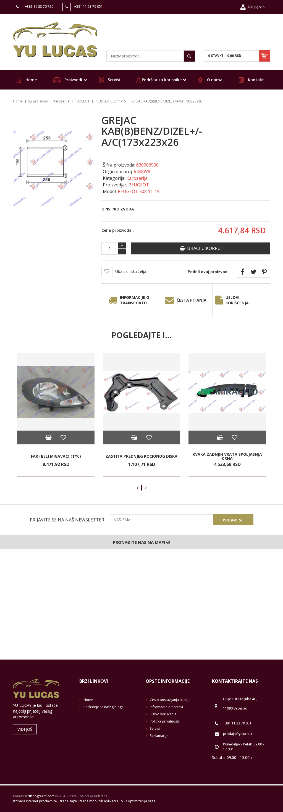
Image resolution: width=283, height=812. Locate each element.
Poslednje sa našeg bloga (103, 707)
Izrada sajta (68, 801)
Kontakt (255, 79)
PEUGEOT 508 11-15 (110, 101)
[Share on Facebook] (242, 272)
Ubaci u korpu (203, 248)
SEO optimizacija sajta (138, 801)
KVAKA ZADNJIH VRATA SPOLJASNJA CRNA (227, 456)
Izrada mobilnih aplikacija (98, 801)
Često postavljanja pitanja (170, 699)
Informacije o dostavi (166, 707)
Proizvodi (72, 79)
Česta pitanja (191, 300)
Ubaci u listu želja (130, 271)
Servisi (113, 79)
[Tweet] (253, 272)
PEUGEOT (82, 101)
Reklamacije (159, 735)
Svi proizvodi (38, 101)
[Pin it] (264, 272)
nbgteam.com (43, 796)
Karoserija (61, 101)
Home (30, 79)
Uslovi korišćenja (237, 300)
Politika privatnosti (164, 721)
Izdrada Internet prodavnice (35, 801)
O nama (214, 79)
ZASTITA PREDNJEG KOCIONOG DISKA (141, 456)
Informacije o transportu (134, 300)
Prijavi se (233, 520)
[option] (56, 415)
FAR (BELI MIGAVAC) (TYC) (56, 456)
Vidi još (24, 729)
